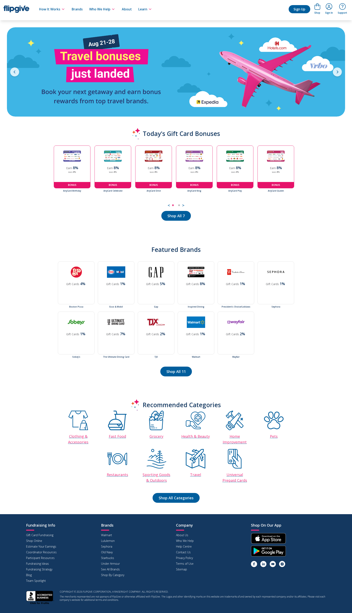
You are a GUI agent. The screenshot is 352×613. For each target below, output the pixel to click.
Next (301, 177)
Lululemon (108, 541)
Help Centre (184, 546)
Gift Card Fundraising (39, 535)
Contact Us (183, 552)
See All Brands (110, 569)
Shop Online (34, 541)
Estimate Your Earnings (41, 546)
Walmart (106, 535)
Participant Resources (40, 558)
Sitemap (181, 569)
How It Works (49, 9)
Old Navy (107, 552)
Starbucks (107, 558)
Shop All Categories (176, 497)
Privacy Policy (184, 558)
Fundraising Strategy (39, 569)
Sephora (106, 546)
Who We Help (99, 9)
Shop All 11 (176, 371)
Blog (29, 575)
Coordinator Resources (41, 552)
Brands (77, 9)
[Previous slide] (14, 71)
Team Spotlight (36, 581)
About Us (182, 535)
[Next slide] (337, 71)
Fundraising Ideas (37, 564)
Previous (51, 177)
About (127, 9)
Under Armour (110, 564)
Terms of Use (185, 564)
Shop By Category (112, 575)
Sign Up (299, 9)
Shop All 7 (176, 215)
